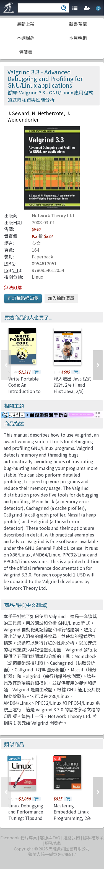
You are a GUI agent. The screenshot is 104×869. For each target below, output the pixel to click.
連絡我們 (71, 837)
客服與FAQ (50, 837)
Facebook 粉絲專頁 (18, 837)
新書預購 (78, 24)
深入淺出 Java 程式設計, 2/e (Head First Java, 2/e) (73, 384)
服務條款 (53, 843)
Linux (37, 276)
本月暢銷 (78, 37)
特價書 (25, 52)
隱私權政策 (93, 837)
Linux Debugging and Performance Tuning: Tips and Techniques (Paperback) (25, 818)
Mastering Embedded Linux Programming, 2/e (72, 811)
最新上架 (26, 24)
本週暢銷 (26, 37)
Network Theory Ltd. (53, 215)
